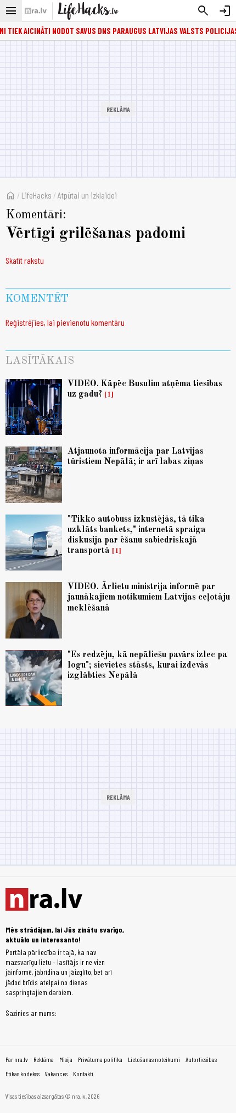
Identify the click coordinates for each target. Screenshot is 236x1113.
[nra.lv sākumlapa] (36, 11)
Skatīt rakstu (24, 260)
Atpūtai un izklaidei (87, 195)
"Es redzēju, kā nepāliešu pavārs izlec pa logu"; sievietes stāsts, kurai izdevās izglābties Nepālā (147, 665)
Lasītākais (39, 360)
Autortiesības (201, 1059)
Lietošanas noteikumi (154, 1059)
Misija (65, 1059)
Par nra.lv (16, 1059)
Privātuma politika (100, 1059)
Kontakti (83, 1073)
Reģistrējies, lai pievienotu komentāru (65, 322)
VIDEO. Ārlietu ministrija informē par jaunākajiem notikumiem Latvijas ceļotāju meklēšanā (149, 597)
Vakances (56, 1073)
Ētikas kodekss (22, 1073)
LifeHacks (36, 195)
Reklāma (43, 1059)
